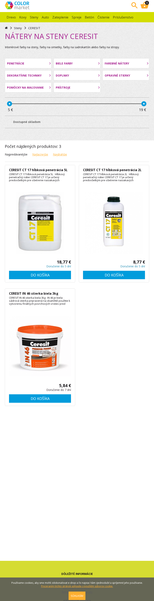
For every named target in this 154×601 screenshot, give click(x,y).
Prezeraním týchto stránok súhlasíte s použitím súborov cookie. (77, 586)
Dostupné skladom (27, 122)
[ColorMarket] (30, 5)
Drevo (11, 17)
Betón (89, 17)
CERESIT (34, 28)
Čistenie (103, 17)
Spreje (76, 17)
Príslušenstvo (123, 17)
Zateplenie (60, 17)
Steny (34, 17)
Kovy (22, 17)
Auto (45, 17)
